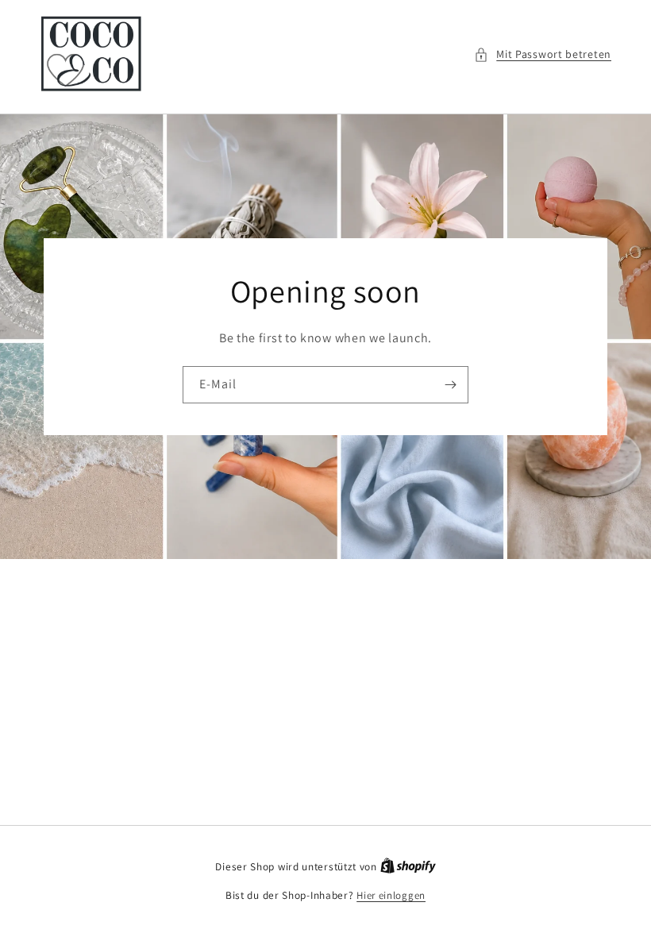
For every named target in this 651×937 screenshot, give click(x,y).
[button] (542, 54)
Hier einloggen (391, 895)
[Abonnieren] (450, 384)
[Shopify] (408, 866)
